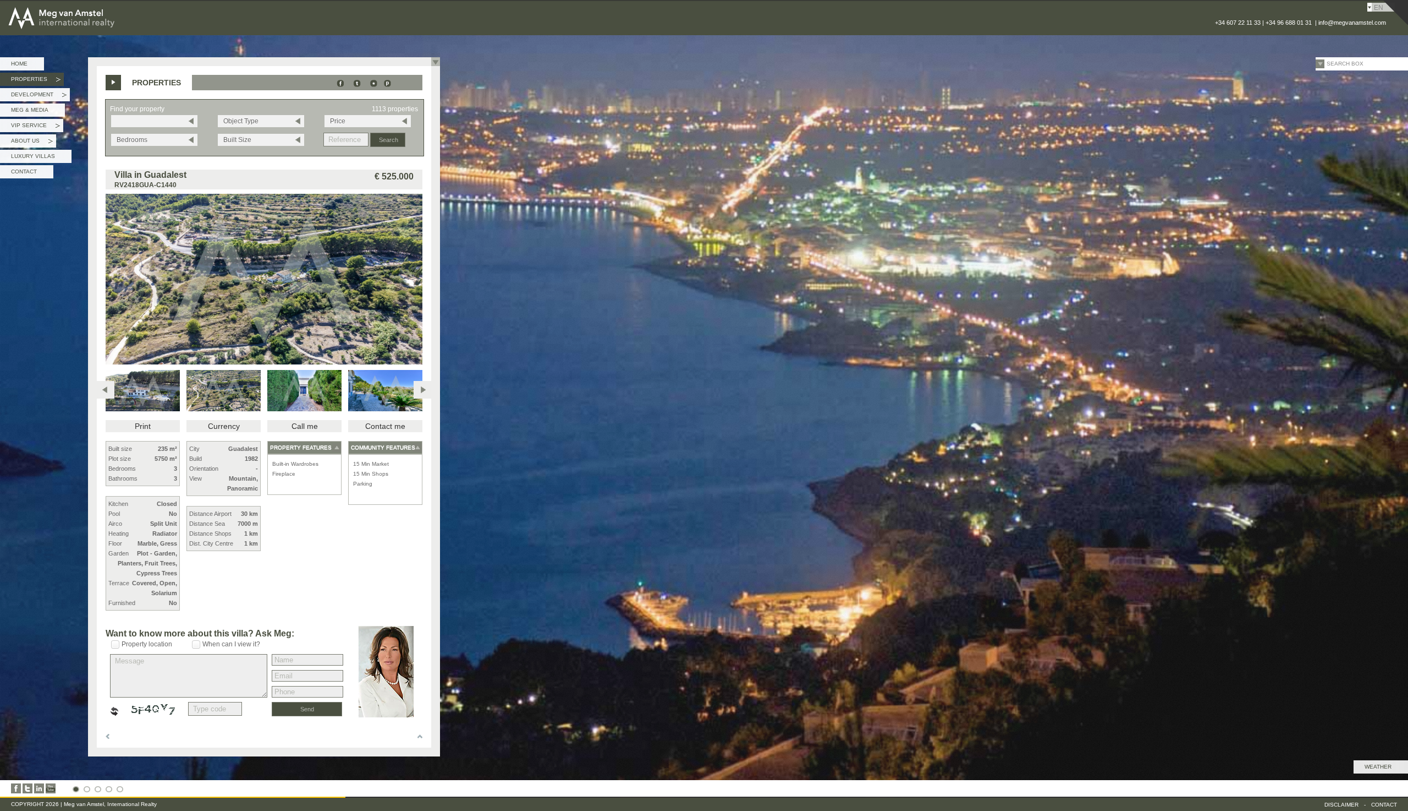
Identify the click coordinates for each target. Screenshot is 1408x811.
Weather (1378, 767)
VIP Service (35, 127)
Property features (301, 447)
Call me (305, 426)
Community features (383, 447)
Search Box (1345, 64)
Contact (24, 171)
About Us (32, 143)
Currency (224, 426)
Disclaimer (1341, 805)
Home (19, 64)
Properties (36, 81)
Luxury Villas (33, 156)
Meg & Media (29, 110)
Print (143, 426)
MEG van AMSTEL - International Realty (93, 7)
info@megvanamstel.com (1352, 22)
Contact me (385, 426)
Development (39, 96)
